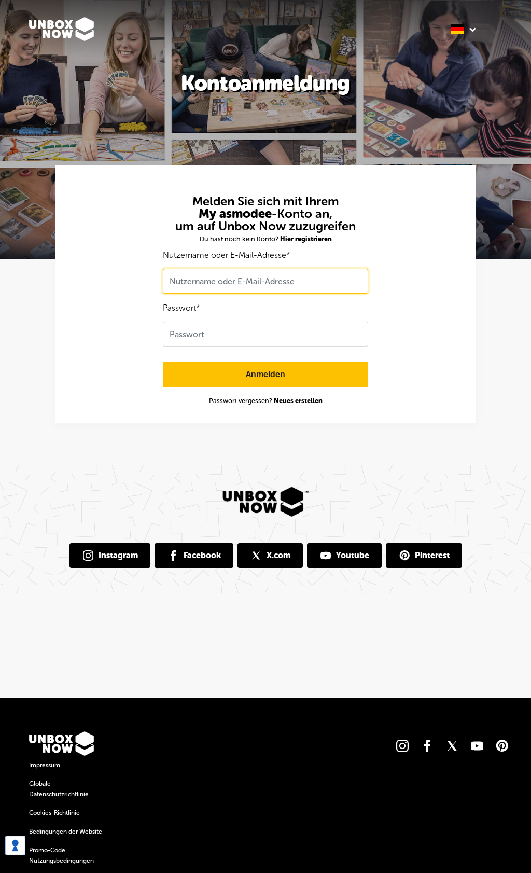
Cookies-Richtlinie (54, 812)
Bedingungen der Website (65, 831)
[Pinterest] (502, 746)
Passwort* (181, 308)
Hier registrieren (306, 239)
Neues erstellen (298, 401)
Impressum (44, 765)
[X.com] (452, 746)
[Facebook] (427, 746)
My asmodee (235, 213)
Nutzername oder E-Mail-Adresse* (226, 255)
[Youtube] (477, 746)
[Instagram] (402, 746)
